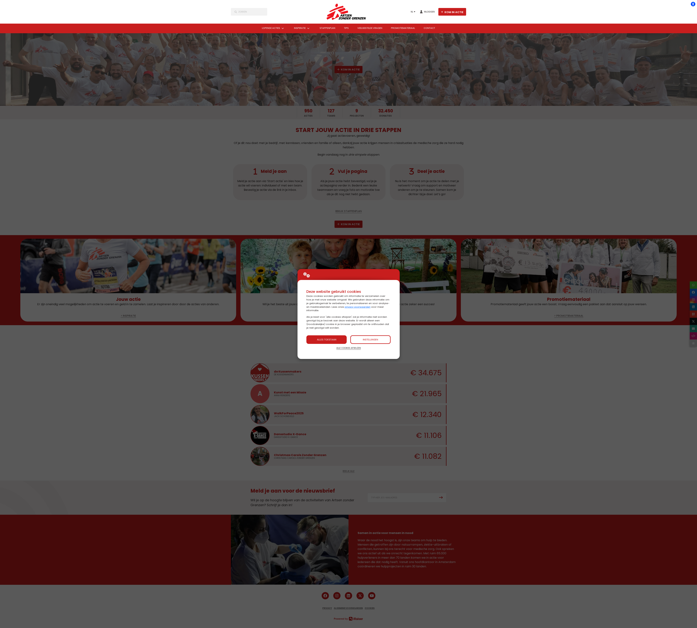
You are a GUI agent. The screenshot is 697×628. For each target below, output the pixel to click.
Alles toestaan (326, 339)
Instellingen (370, 339)
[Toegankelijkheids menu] (693, 4)
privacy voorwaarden (357, 307)
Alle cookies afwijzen (348, 348)
